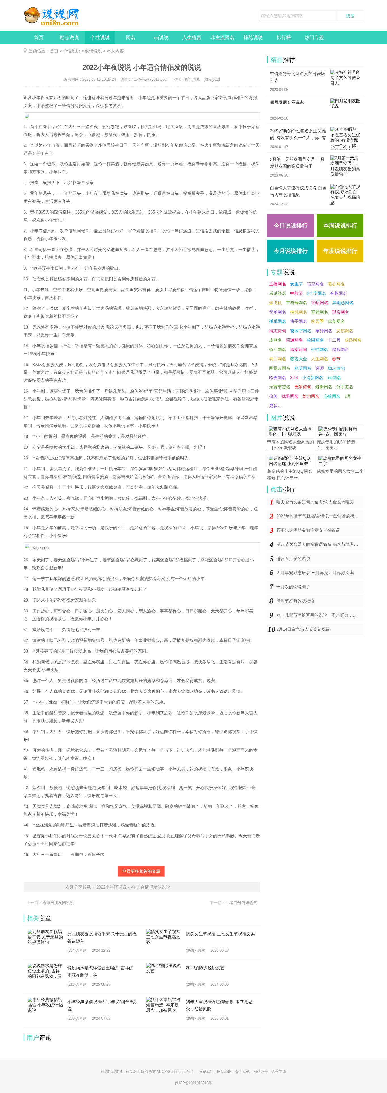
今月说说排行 (291, 251)
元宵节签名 (279, 386)
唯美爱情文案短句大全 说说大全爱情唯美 (315, 501)
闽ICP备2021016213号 (193, 1083)
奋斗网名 (277, 349)
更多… (275, 405)
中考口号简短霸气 (241, 902)
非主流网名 (222, 37)
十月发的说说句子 (293, 586)
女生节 (296, 284)
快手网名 (298, 321)
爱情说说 (93, 50)
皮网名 (275, 340)
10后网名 (319, 302)
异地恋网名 (343, 302)
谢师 (319, 368)
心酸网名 (332, 396)
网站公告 (260, 1071)
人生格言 (191, 37)
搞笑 (273, 396)
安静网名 (319, 312)
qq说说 (161, 37)
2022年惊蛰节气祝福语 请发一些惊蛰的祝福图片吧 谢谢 (319, 516)
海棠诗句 (298, 349)
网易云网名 (279, 368)
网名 (130, 37)
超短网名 (340, 349)
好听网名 (302, 368)
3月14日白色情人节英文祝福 (303, 629)
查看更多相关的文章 (141, 871)
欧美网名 (277, 377)
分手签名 (344, 386)
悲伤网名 (344, 330)
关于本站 (242, 1071)
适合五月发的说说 (293, 558)
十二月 (334, 340)
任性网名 (319, 349)
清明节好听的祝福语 (295, 600)
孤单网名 (277, 321)
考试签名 (277, 293)
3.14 (294, 377)
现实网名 (340, 312)
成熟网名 (353, 340)
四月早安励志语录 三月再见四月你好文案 (315, 572)
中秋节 (296, 293)
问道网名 (294, 340)
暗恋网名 (315, 284)
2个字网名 (316, 293)
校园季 (317, 321)
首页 (39, 37)
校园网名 (315, 340)
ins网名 (334, 377)
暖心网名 (336, 284)
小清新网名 (312, 377)
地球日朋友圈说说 (58, 902)
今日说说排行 (291, 225)
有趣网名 (338, 293)
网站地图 (224, 1071)
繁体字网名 (300, 330)
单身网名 (323, 330)
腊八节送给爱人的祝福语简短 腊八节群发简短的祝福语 (319, 544)
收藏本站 (206, 1071)
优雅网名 (290, 396)
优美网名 (336, 321)
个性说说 (100, 37)
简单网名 (277, 312)
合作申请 (278, 1071)
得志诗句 (277, 330)
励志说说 (69, 37)
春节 (336, 358)
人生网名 (319, 358)
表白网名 (277, 358)
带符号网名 (296, 302)
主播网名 (277, 284)
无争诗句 (302, 386)
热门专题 (314, 37)
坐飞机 (275, 302)
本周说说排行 (340, 225)
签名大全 (298, 358)
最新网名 (323, 386)
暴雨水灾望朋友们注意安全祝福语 (308, 530)
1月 (348, 396)
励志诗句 (336, 368)
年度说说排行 (340, 251)
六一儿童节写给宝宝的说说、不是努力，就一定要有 (319, 615)
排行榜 (284, 37)
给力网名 (311, 396)
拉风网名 (298, 312)
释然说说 (253, 37)
